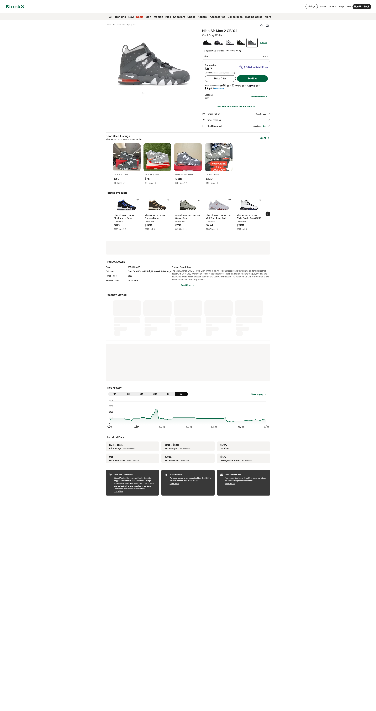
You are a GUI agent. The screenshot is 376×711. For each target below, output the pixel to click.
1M (115, 394)
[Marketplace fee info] (234, 73)
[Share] (267, 25)
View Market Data (258, 96)
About (333, 7)
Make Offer (220, 78)
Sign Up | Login (362, 6)
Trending (120, 17)
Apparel (203, 17)
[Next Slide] (268, 214)
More (268, 17)
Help (341, 6)
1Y (168, 394)
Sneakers (179, 17)
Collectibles (235, 17)
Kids (168, 17)
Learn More (219, 88)
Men (148, 17)
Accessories (217, 17)
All (110, 17)
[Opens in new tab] (227, 85)
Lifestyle (126, 25)
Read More (186, 285)
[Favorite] (261, 25)
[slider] (143, 93)
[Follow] (138, 200)
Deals (139, 17)
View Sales (257, 394)
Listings (311, 6)
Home (108, 25)
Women (158, 17)
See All (263, 42)
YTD (155, 394)
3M (128, 394)
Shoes (191, 17)
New (131, 17)
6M (141, 394)
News (323, 6)
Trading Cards (253, 17)
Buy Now (252, 78)
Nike (134, 25)
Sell (349, 6)
